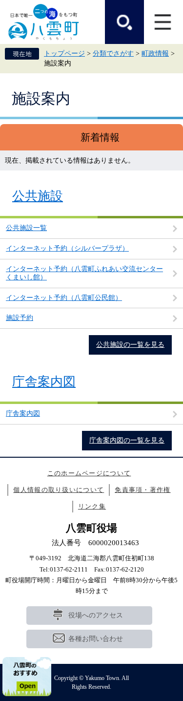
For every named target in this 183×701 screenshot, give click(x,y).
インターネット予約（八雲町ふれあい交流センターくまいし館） (84, 273)
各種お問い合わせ (95, 638)
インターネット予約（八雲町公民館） (64, 297)
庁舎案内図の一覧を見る (126, 440)
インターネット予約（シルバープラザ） (67, 248)
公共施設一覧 (26, 228)
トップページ (64, 53)
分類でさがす (113, 53)
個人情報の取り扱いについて (58, 489)
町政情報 (155, 53)
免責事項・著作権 (142, 489)
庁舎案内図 (44, 382)
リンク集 (92, 506)
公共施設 (37, 196)
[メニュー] (163, 22)
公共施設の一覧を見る (130, 344)
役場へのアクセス (95, 615)
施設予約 (19, 317)
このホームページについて (89, 473)
